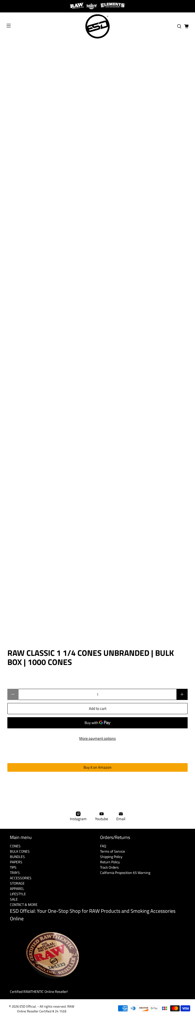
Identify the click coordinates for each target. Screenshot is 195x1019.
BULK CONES (20, 851)
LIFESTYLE (18, 894)
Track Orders (109, 867)
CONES (15, 846)
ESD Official (28, 1006)
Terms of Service (112, 851)
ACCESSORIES (20, 878)
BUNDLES (17, 856)
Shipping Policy (111, 856)
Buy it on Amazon (97, 767)
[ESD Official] (97, 26)
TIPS (13, 867)
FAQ (103, 846)
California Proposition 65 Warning (125, 872)
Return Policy (110, 862)
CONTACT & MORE (24, 904)
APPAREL (17, 888)
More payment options (97, 738)
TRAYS (15, 872)
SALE (14, 899)
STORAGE (17, 883)
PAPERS (16, 862)
